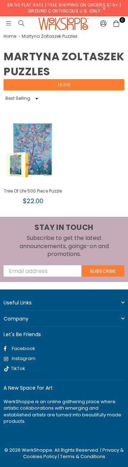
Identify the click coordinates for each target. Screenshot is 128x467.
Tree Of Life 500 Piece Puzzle (33, 191)
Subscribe (103, 271)
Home (10, 36)
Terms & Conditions (82, 456)
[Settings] (103, 23)
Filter (64, 85)
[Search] (21, 23)
